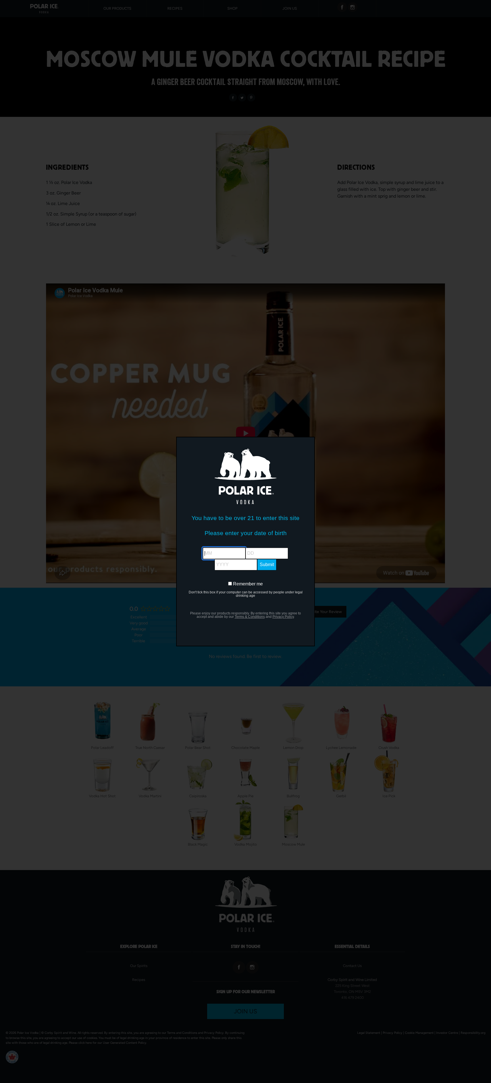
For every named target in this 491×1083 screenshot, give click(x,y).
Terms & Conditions (250, 617)
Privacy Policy (283, 617)
